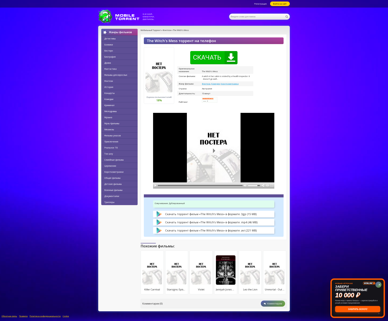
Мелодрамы (110, 111)
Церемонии (110, 165)
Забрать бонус (358, 309)
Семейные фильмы (114, 159)
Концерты (109, 93)
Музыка (108, 117)
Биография (110, 56)
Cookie (66, 316)
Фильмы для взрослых (115, 74)
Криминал (109, 105)
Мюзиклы (109, 129)
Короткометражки (114, 171)
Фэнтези (108, 81)
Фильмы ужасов (112, 135)
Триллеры (109, 202)
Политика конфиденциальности (45, 316)
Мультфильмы (111, 123)
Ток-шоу (108, 153)
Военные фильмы (113, 190)
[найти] (287, 17)
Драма (107, 62)
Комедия (215, 83)
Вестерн (108, 50)
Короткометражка (230, 83)
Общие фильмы (112, 177)
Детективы (110, 38)
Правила (23, 316)
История (108, 87)
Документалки (111, 196)
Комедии (108, 99)
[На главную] (128, 16)
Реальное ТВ (111, 147)
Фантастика (110, 68)
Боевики (108, 44)
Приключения (111, 141)
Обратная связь (9, 316)
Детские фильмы (113, 184)
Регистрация (260, 3)
